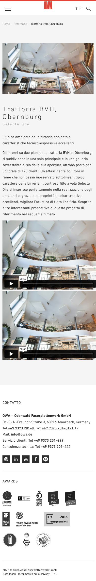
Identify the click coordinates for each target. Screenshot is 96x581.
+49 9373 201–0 (21, 428)
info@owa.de (21, 434)
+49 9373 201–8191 (57, 428)
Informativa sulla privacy (34, 574)
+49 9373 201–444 (55, 446)
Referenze (20, 24)
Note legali (9, 574)
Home (6, 24)
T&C (54, 574)
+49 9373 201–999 (49, 440)
